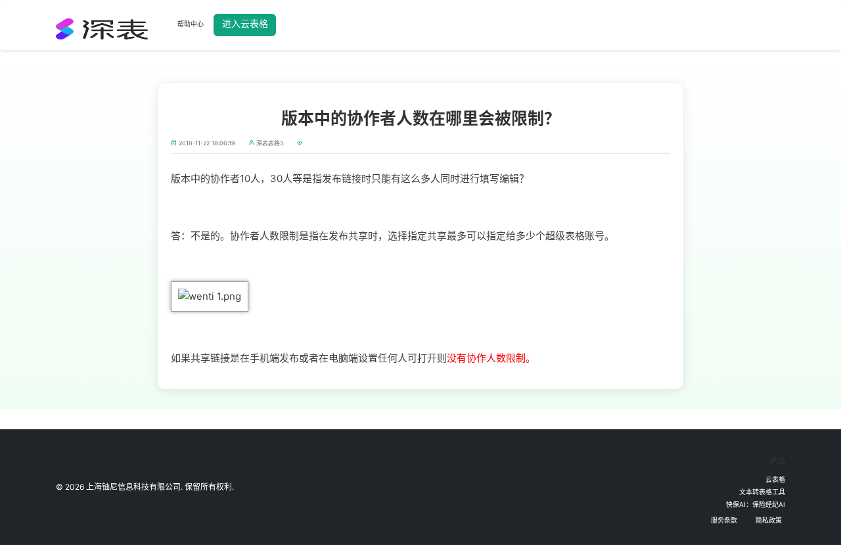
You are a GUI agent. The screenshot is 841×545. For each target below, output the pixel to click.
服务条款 (724, 520)
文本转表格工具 (762, 492)
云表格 (775, 479)
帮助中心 (190, 24)
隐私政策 (769, 520)
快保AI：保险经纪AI (755, 504)
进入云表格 (245, 23)
